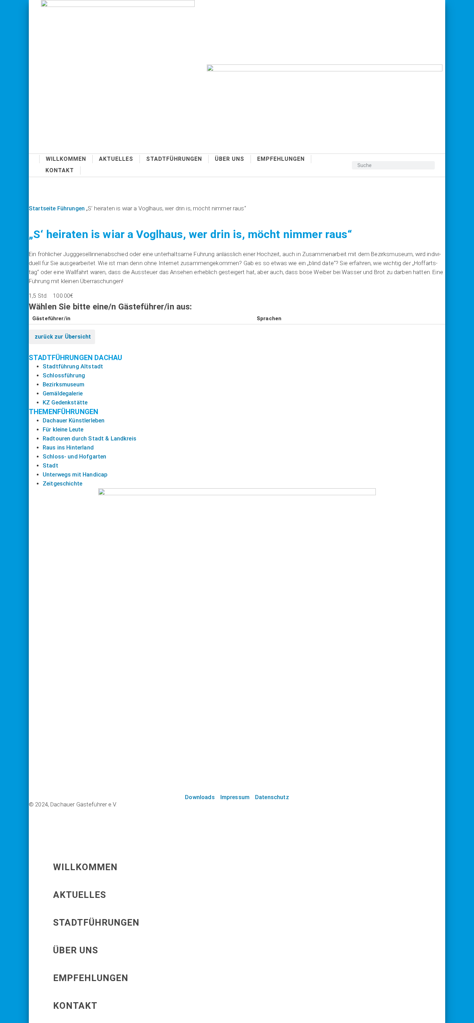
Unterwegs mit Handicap (75, 474)
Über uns (229, 159)
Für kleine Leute (63, 429)
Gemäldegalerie (63, 393)
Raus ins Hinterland (68, 447)
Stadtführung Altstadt (73, 366)
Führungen (71, 208)
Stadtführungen (174, 159)
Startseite (42, 208)
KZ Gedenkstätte (65, 402)
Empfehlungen (281, 159)
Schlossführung (64, 375)
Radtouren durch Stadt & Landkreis (89, 438)
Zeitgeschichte (62, 483)
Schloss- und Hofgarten (74, 456)
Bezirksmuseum (63, 384)
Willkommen (66, 159)
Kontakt (59, 170)
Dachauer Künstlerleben (73, 420)
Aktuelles (116, 159)
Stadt (50, 465)
